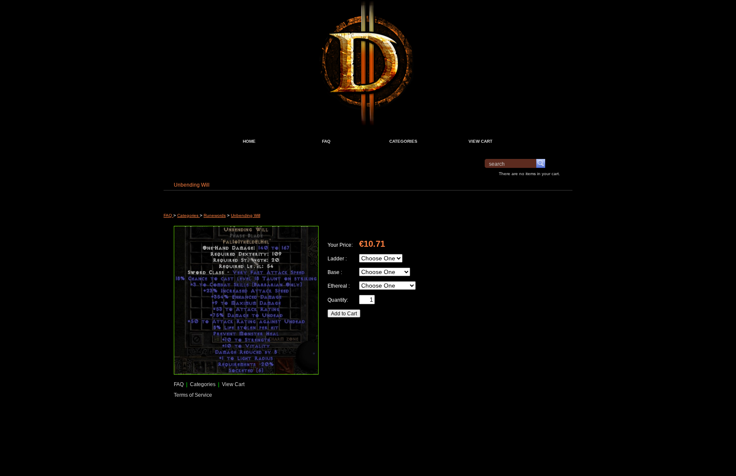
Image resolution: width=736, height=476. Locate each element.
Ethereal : (339, 285)
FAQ (168, 215)
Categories (188, 215)
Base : (335, 272)
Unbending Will (245, 215)
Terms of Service (193, 395)
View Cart (232, 384)
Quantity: (338, 300)
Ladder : (337, 258)
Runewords (215, 215)
